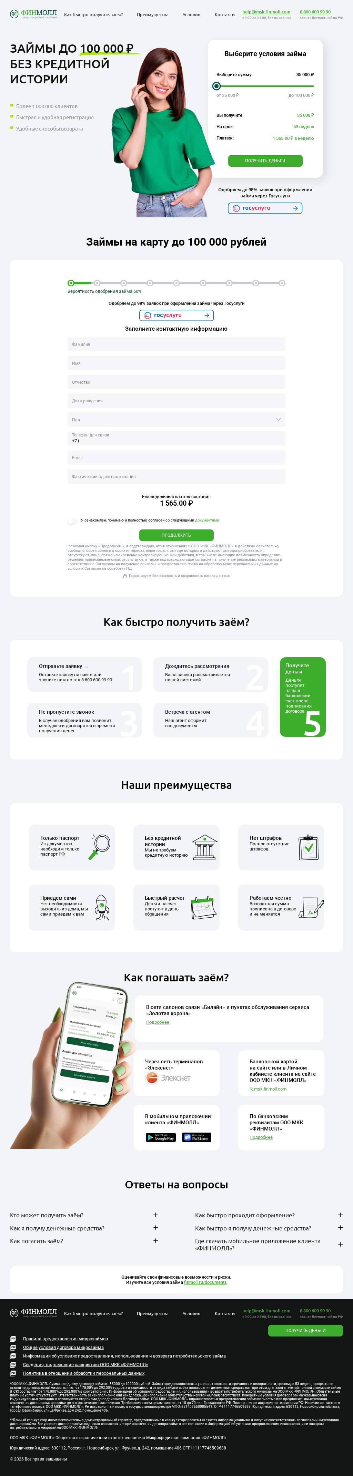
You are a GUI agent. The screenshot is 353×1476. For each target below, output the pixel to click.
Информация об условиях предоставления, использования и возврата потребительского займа (124, 1356)
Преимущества (153, 14)
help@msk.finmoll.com (266, 12)
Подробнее (157, 1022)
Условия (191, 14)
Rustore (249, 1278)
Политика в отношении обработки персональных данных (83, 1373)
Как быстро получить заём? (93, 14)
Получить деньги (265, 160)
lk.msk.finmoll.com (268, 1089)
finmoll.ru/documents (205, 1282)
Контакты (225, 14)
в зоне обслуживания (123, 1230)
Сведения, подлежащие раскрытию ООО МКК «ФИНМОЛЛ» (85, 1364)
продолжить (176, 535)
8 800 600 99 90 (315, 12)
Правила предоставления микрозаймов (65, 1338)
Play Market (210, 1278)
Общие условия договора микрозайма (63, 1347)
